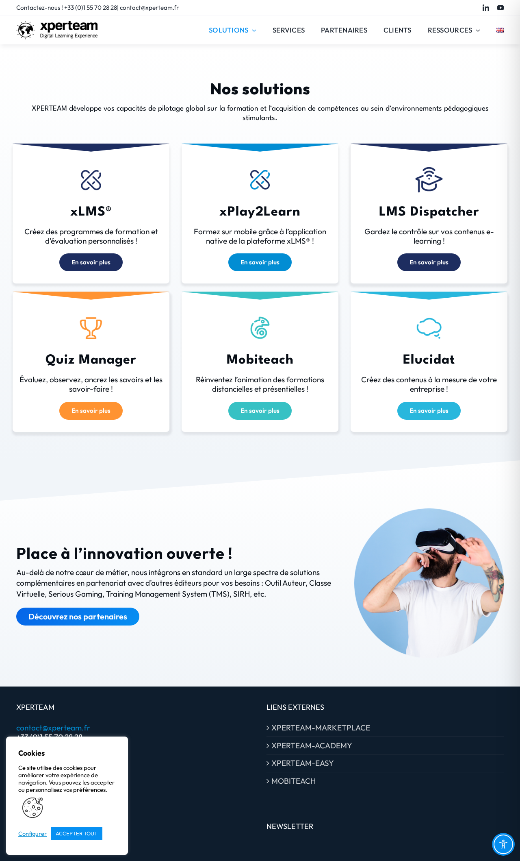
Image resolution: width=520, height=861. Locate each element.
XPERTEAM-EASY (302, 763)
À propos (36, 847)
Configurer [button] (32, 833)
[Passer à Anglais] (500, 30)
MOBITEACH (293, 781)
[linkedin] (486, 7)
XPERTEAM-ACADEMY (311, 745)
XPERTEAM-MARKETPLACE (320, 727)
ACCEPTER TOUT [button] (77, 833)
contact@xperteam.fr (53, 727)
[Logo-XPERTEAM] (57, 24)
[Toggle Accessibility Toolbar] (503, 844)
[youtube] (500, 7)
